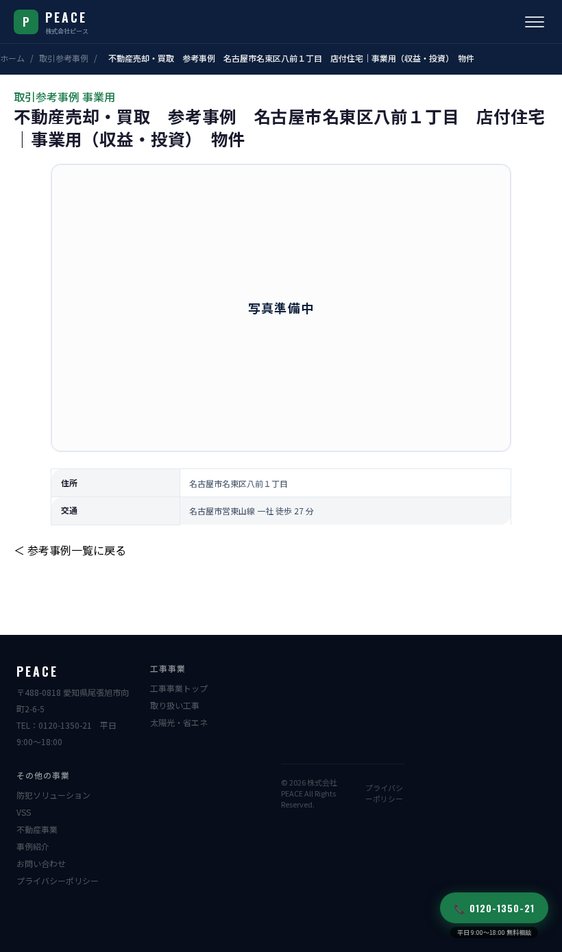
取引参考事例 (63, 58)
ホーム (12, 58)
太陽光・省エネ (179, 722)
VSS (23, 812)
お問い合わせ (41, 863)
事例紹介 (32, 846)
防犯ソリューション (53, 795)
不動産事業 (37, 829)
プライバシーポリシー (57, 880)
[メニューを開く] (534, 22)
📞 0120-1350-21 (494, 908)
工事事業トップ (179, 688)
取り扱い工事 (174, 705)
